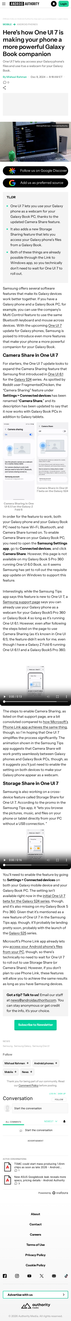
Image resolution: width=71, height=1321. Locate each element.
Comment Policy (28, 1085)
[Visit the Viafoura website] (60, 1193)
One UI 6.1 (55, 374)
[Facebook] (5, 1276)
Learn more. (63, 19)
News (6, 1041)
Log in (52, 1093)
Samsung (7, 1046)
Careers (35, 1234)
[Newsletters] (54, 1276)
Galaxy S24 (23, 379)
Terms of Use (35, 1245)
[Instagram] (17, 1276)
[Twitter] (42, 1276)
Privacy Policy (35, 1255)
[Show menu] (4, 4)
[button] (35, 4)
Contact (36, 1224)
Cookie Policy (35, 1265)
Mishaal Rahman (16, 77)
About (35, 1214)
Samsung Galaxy (22, 1046)
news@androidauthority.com (33, 1000)
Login (63, 3)
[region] (35, 1144)
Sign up (62, 1093)
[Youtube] (29, 1276)
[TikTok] (66, 1276)
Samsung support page (21, 602)
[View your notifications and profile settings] (64, 1121)
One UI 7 (55, 325)
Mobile (7, 24)
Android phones (27, 24)
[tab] (13, 1122)
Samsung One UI (40, 1046)
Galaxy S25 (17, 933)
